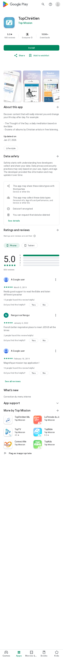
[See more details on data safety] (14, 220)
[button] (32, 38)
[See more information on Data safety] (57, 156)
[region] (31, 35)
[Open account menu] (57, 4)
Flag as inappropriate (18, 453)
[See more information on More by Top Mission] (57, 410)
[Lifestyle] (11, 148)
